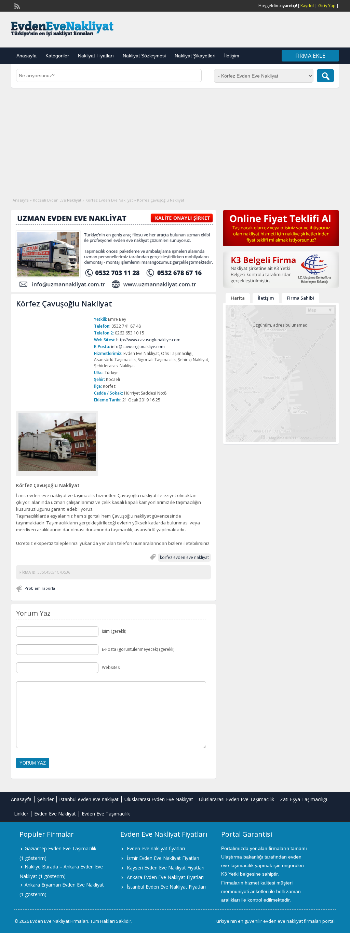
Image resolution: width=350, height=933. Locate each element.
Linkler (21, 813)
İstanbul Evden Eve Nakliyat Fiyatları (166, 886)
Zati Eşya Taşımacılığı (303, 799)
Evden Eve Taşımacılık (106, 813)
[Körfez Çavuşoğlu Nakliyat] (57, 442)
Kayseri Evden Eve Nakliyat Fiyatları (165, 867)
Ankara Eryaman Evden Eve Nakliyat (64, 884)
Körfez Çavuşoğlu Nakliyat (64, 303)
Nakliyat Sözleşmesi (144, 55)
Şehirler (45, 799)
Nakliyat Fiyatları (96, 55)
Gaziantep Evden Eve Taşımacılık (60, 848)
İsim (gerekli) (114, 631)
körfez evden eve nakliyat (184, 557)
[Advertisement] (175, 139)
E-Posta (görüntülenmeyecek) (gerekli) (138, 649)
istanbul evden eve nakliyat (89, 799)
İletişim (231, 55)
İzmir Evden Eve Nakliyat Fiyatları (163, 858)
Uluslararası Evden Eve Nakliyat (158, 799)
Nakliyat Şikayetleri (195, 55)
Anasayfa (26, 55)
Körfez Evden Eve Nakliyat (109, 200)
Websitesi (111, 667)
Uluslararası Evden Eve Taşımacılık (236, 799)
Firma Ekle (310, 55)
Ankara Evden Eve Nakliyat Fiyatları (165, 877)
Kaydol (307, 6)
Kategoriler (57, 55)
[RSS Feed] (16, 5)
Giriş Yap (327, 6)
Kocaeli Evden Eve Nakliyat (57, 200)
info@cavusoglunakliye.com (138, 346)
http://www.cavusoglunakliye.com (148, 340)
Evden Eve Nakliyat (55, 813)
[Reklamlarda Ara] (325, 75)
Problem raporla (40, 588)
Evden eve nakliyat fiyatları (156, 848)
